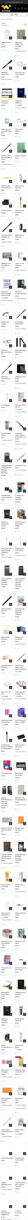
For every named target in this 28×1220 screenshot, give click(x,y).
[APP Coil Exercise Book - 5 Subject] (21, 712)
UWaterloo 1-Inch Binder (20, 377)
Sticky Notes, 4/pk (7, 1158)
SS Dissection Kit (6, 210)
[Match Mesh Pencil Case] (21, 765)
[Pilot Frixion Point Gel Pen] (21, 397)
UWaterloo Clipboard (18, 102)
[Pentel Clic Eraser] (21, 457)
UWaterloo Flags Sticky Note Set (20, 1071)
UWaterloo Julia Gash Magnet (6, 264)
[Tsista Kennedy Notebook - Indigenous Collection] (21, 600)
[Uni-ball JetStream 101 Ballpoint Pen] (7, 1203)
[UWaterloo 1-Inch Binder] (21, 368)
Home (3, 19)
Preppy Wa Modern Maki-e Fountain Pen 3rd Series (20, 436)
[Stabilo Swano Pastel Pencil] (21, 540)
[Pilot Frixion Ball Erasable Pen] (21, 684)
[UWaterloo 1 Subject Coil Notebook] (21, 34)
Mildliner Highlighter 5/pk (6, 1183)
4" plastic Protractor (18, 1212)
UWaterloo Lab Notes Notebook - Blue (6, 131)
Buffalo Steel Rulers (19, 1046)
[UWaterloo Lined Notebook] (21, 984)
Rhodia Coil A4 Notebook (19, 829)
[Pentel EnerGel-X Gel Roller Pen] (7, 227)
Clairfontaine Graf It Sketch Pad (6, 721)
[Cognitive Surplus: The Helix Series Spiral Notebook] (7, 846)
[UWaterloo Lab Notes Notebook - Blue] (7, 121)
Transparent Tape (6, 773)
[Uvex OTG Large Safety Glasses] (21, 64)
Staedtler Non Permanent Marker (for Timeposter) (7, 746)
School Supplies (9, 19)
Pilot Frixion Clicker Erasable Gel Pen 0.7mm (6, 293)
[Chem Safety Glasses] (21, 121)
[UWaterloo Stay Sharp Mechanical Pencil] (7, 147)
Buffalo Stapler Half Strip (19, 1020)
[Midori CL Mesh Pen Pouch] (21, 737)
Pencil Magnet (5, 405)
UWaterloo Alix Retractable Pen (6, 187)
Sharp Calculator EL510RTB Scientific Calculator (20, 857)
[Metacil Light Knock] (21, 876)
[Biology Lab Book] (21, 147)
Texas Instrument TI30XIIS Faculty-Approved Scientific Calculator (6, 469)
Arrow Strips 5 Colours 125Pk (19, 1159)
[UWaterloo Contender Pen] (7, 368)
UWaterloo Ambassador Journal (5, 524)
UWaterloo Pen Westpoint (19, 236)
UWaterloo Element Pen (5, 73)
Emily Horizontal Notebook (6, 1099)
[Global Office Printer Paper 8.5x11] (7, 984)
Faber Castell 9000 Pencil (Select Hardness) (20, 667)
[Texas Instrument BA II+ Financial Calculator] (21, 1174)
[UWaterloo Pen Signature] (21, 177)
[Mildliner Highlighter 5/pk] (7, 1174)
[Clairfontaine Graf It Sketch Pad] (7, 712)
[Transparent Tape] (7, 765)
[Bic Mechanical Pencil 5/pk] (7, 876)
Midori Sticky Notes (19, 1099)
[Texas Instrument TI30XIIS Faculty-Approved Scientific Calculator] (7, 457)
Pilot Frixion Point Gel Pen (20, 406)
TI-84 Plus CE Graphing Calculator (19, 497)
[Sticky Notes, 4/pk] (7, 1150)
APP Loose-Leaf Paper (20, 942)
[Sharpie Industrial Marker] (21, 905)
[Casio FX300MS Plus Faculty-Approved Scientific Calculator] (21, 570)
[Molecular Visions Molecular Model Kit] (7, 820)
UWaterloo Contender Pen (6, 377)
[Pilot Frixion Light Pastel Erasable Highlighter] (7, 540)
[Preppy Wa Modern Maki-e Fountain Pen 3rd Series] (21, 425)
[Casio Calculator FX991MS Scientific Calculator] (7, 570)
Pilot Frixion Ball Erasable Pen (20, 693)
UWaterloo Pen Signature (19, 187)
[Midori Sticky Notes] (21, 1090)
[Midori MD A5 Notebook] (7, 629)
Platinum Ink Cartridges (5, 1071)
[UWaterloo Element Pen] (7, 64)
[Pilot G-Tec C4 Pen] (7, 684)
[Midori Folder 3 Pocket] (21, 1121)
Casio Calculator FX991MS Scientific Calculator (6, 581)
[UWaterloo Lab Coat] (7, 34)
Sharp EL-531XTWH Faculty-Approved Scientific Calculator (7, 801)
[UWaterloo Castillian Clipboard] (7, 1011)
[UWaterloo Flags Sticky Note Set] (21, 1062)
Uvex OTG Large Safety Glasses (20, 73)
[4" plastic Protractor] (21, 1203)
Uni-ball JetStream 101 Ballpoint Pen (5, 1213)
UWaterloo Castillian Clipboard (4, 1020)
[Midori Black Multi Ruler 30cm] (21, 342)
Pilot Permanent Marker (6, 434)
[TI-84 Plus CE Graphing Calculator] (21, 487)
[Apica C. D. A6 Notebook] (21, 255)
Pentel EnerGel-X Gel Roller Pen (6, 236)
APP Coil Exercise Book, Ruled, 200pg (20, 524)
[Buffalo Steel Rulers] (21, 1037)
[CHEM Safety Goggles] (7, 314)
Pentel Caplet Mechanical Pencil (6, 1130)
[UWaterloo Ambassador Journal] (7, 514)
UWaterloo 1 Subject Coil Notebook (19, 44)
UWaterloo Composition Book (20, 292)
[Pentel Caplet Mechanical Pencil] (7, 1121)
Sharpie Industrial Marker (20, 914)
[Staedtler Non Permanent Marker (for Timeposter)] (7, 737)
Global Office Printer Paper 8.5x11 (5, 994)
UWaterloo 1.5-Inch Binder (19, 638)
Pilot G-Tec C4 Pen (5, 693)
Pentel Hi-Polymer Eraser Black (21, 968)
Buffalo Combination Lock (6, 1046)
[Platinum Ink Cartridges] (7, 1062)
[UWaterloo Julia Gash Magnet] (7, 255)
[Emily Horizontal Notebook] (7, 1090)
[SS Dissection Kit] (7, 202)
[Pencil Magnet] (7, 397)
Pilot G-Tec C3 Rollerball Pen (5, 914)
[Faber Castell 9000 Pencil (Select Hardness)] (21, 657)
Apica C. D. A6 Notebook (19, 264)
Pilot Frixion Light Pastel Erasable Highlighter (6, 550)
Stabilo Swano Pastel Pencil (19, 549)
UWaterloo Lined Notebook (20, 993)
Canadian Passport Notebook (7, 666)
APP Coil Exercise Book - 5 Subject (20, 721)
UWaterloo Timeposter (4, 102)
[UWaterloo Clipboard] (21, 93)
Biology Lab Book (20, 156)
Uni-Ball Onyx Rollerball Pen (19, 323)
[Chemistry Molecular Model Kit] (7, 342)
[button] (22, 8)
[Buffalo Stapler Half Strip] (21, 1011)
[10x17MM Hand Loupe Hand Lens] (7, 487)
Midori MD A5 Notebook (5, 638)
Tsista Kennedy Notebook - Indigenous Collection (20, 611)
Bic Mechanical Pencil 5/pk (5, 885)
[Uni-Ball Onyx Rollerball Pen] (21, 314)
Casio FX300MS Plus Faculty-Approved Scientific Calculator (20, 582)
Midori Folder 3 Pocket (19, 1130)
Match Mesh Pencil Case (19, 774)
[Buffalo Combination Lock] (7, 1037)
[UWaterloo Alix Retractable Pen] (7, 177)
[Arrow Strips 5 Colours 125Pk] (21, 1150)
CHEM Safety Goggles (5, 323)
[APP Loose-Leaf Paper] (21, 933)
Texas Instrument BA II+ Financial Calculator (20, 1184)
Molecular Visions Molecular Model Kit (6, 830)
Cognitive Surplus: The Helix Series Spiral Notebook (6, 856)
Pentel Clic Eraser (20, 465)
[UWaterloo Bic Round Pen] (21, 202)
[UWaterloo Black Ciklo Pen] (7, 600)
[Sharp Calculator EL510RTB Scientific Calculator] (21, 846)
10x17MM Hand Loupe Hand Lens (6, 496)
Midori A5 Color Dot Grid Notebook (21, 799)
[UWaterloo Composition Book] (21, 283)
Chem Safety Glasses (19, 130)
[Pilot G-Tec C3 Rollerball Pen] (7, 905)
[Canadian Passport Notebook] (7, 657)
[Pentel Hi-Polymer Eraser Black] (21, 959)
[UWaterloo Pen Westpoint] (21, 227)
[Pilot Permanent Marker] (7, 425)
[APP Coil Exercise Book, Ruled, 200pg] (21, 514)
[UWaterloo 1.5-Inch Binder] (21, 629)
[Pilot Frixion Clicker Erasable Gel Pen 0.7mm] (7, 283)
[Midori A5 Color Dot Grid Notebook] (21, 789)
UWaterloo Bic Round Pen (19, 211)
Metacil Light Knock (19, 885)
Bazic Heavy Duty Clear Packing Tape (6, 943)
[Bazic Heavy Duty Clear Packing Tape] (7, 933)
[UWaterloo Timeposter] (7, 93)
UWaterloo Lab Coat (5, 43)
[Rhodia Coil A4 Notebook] (21, 820)
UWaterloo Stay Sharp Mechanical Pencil (6, 157)
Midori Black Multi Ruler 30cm (20, 351)
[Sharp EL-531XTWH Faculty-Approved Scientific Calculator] (7, 789)
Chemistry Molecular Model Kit (6, 352)
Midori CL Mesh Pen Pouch (20, 746)
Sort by (3, 23)
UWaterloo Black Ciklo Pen (6, 610)
